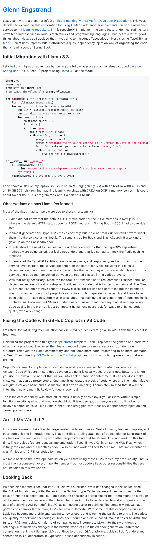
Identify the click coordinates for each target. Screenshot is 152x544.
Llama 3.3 (67, 71)
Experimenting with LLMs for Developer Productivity (94, 20)
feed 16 (8, 43)
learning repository (36, 29)
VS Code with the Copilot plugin (59, 355)
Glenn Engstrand (27, 9)
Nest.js (26, 38)
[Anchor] (71, 56)
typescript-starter (60, 342)
